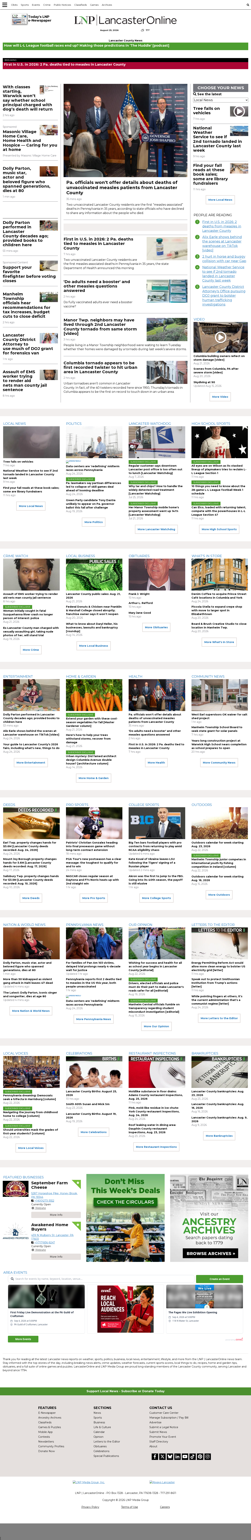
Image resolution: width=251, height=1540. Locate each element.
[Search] (248, 4)
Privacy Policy (90, 1507)
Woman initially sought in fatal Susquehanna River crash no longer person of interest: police (28, 614)
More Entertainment (31, 762)
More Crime (31, 649)
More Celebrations (94, 1132)
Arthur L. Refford (141, 603)
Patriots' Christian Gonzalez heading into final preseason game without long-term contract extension (92, 846)
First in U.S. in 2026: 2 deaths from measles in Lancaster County (221, 226)
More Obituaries (156, 627)
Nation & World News (24, 925)
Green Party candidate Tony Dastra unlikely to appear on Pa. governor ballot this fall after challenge (90, 504)
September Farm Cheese (49, 1185)
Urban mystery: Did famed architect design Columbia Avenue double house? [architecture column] (91, 760)
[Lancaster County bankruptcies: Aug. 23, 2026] (219, 1072)
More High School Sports (219, 529)
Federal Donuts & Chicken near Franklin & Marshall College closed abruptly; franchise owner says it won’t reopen (94, 610)
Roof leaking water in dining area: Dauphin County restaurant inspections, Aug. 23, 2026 (152, 1128)
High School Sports (211, 424)
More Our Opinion (156, 1026)
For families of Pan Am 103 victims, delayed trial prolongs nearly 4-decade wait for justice (93, 966)
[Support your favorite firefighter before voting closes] (49, 266)
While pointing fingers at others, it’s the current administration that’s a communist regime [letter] (216, 1000)
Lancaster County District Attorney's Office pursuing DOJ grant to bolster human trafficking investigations (223, 295)
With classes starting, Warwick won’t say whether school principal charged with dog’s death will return (28, 98)
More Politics (94, 522)
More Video (220, 396)
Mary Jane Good (140, 612)
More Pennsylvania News (93, 1019)
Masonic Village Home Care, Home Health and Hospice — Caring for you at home (30, 140)
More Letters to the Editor (219, 1018)
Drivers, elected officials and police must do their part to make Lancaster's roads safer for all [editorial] (156, 987)
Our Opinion (140, 925)
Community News (208, 677)
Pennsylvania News (84, 925)
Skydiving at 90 (204, 382)
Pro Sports (77, 805)
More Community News (219, 762)
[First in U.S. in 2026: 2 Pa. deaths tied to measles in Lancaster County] (167, 248)
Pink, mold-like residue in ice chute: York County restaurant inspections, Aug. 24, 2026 (154, 1111)
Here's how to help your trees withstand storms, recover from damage (88, 738)
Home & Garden (81, 677)
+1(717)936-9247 (44, 1242)
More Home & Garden (94, 778)
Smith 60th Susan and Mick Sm (88, 1104)
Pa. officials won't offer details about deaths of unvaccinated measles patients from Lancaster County (122, 187)
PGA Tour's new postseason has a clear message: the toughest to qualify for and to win (93, 862)
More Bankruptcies (219, 1135)
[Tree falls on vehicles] (31, 442)
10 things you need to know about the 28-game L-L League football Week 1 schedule (218, 490)
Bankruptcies (205, 1053)
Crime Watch (15, 556)
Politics (74, 424)
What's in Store (207, 556)
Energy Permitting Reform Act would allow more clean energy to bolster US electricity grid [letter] (218, 966)
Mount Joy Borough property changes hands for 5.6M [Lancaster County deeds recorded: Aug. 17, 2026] (30, 862)
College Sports (144, 805)
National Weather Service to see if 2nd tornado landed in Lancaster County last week (217, 139)
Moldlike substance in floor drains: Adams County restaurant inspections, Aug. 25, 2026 (156, 1095)
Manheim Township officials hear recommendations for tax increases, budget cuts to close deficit (26, 305)
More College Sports (156, 898)
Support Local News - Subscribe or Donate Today (126, 1391)
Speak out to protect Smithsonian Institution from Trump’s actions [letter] (215, 983)
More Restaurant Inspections (156, 1147)
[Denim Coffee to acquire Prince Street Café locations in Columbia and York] (219, 574)
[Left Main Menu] (4, 4)
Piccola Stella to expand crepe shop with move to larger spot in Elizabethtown (216, 610)
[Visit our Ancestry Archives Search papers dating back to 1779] (209, 1218)
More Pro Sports (93, 898)
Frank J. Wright (139, 594)
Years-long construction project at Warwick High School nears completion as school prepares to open (219, 744)
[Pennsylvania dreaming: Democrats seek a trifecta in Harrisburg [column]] (31, 1072)
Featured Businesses (23, 1177)
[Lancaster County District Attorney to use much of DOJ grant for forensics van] (49, 338)
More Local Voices (31, 1148)
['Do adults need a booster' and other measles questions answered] (167, 291)
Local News (14, 424)
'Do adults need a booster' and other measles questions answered (97, 286)
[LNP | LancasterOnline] (126, 20)
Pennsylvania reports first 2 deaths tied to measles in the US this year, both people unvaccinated (93, 983)
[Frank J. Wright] (157, 574)
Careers (165, 1507)
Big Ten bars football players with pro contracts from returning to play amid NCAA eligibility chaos (155, 846)
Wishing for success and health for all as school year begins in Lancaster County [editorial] (155, 966)
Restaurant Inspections (152, 1053)
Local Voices (15, 1053)
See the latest (209, 94)
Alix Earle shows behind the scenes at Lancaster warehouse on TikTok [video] (222, 243)
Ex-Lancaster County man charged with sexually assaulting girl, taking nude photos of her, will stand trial (31, 631)
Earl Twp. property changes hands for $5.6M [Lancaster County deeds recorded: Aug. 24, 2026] (29, 846)
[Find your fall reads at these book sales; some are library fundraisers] (239, 168)
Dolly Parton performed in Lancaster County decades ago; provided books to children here (25, 233)
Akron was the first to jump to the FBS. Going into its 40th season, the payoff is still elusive (156, 879)
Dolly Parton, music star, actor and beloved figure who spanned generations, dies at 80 (26, 179)
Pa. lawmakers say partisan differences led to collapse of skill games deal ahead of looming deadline (93, 486)
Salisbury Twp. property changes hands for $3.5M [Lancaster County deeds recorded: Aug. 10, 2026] (31, 879)
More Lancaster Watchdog (156, 529)
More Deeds (31, 898)
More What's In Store (219, 642)
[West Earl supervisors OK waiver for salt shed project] (219, 695)
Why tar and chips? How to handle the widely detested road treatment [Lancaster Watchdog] (156, 490)
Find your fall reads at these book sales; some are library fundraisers (210, 174)
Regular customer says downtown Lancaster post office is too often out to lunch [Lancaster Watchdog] (155, 469)
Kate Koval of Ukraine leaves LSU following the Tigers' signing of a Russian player (152, 862)
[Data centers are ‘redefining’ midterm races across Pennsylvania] (94, 442)
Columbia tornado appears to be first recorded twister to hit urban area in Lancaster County (100, 367)
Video (199, 319)
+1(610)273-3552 (44, 1200)
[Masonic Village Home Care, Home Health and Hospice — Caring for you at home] (49, 130)
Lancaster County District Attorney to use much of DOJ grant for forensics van (28, 344)
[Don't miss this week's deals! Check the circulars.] (125, 1218)
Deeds (9, 805)
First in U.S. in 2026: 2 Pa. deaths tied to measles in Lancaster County (65, 64)
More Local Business (93, 645)
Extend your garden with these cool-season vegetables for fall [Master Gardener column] (92, 722)
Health (135, 677)
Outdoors (202, 805)
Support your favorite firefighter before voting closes (29, 274)
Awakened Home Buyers (49, 1227)
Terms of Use (129, 1507)
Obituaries (139, 556)
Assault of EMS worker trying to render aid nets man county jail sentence (25, 380)
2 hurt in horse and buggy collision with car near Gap (224, 259)
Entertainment (18, 677)
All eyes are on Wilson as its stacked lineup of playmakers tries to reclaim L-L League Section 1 (218, 469)
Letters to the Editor (213, 925)
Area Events (15, 1273)
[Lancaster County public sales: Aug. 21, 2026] (94, 574)
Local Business (80, 556)
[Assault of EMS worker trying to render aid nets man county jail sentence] (49, 375)
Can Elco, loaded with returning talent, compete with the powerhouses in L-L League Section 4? (218, 511)
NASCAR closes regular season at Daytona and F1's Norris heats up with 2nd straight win (92, 879)
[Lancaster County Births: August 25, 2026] (94, 1072)
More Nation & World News (31, 1011)
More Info (56, 1215)
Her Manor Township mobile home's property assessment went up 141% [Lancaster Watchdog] (154, 511)
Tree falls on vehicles (206, 110)
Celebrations (79, 1053)
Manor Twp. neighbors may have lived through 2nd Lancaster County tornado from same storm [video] (100, 327)
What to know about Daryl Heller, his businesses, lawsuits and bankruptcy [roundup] (92, 627)
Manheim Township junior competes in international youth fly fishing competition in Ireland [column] (218, 863)
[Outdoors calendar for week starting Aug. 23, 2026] (219, 823)
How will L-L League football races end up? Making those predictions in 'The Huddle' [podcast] (86, 45)
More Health (156, 762)
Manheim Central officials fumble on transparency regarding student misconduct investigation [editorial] (154, 1008)
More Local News (220, 199)
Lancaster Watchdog (150, 424)
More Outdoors (219, 894)
